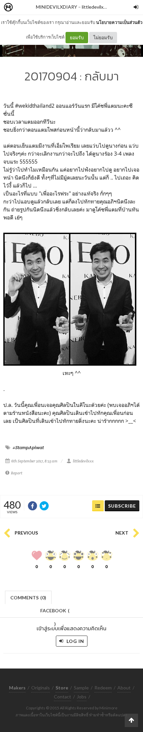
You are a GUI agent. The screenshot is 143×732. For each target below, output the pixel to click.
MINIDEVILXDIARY (56, 7)
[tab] (28, 597)
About (124, 687)
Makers (23, 7)
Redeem (103, 687)
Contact (62, 696)
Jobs (81, 696)
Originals (40, 687)
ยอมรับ (77, 37)
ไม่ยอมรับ (103, 37)
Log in (74, 641)
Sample (81, 687)
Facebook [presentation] (55, 612)
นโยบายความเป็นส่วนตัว (119, 22)
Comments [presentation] (28, 597)
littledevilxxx (95, 7)
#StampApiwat (28, 447)
